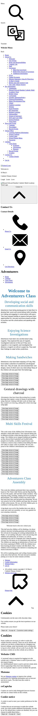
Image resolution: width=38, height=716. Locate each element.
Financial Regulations (16, 99)
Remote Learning (14, 112)
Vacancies (12, 140)
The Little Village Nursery (17, 84)
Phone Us (8, 231)
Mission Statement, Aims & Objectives (21, 79)
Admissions (12, 88)
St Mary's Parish (14, 81)
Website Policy (9, 564)
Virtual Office (9, 131)
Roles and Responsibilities (17, 62)
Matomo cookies (11, 676)
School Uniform (14, 134)
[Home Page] (6, 165)
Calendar (12, 125)
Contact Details (14, 156)
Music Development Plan (17, 101)
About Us (8, 57)
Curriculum (12, 96)
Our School (12, 60)
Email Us (8, 249)
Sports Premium (14, 120)
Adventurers (17, 147)
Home (7, 55)
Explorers (16, 145)
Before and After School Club (18, 83)
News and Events (10, 123)
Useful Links (13, 136)
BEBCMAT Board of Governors (23, 72)
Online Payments (14, 77)
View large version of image (10, 374)
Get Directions (9, 267)
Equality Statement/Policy (17, 97)
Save (18, 714)
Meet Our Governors (19, 70)
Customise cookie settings (25, 630)
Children (7, 142)
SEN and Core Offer (15, 118)
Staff (10, 66)
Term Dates (12, 121)
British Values (13, 94)
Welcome (12, 59)
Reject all (4, 630)
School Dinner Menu (15, 138)
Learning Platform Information (18, 132)
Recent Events (13, 129)
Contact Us (8, 155)
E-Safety (11, 153)
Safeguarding (13, 114)
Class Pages (13, 144)
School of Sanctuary (15, 116)
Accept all (12, 630)
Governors (12, 68)
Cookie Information (11, 562)
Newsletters (12, 127)
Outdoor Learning (14, 105)
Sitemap (7, 560)
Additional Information (20, 73)
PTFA (11, 75)
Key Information (10, 86)
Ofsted (11, 103)
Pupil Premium (13, 108)
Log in (7, 160)
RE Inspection (13, 110)
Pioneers (15, 149)
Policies (11, 107)
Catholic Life (13, 64)
